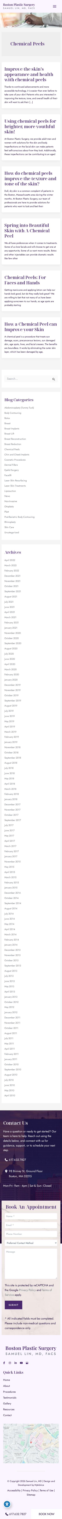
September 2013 (12, 965)
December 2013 (12, 950)
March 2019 (10, 731)
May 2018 (9, 778)
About (6, 1386)
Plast (6, 511)
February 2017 (11, 851)
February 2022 (11, 570)
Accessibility (14, 1490)
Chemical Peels (12, 449)
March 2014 (10, 934)
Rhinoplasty (10, 522)
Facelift (7, 475)
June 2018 (9, 773)
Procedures (9, 1392)
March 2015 (10, 877)
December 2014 (12, 892)
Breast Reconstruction (15, 438)
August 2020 (10, 648)
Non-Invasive (10, 501)
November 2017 (12, 809)
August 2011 (10, 1033)
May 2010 (9, 1090)
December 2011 (12, 1017)
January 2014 (10, 944)
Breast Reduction (12, 444)
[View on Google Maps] (31, 1443)
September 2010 (12, 1069)
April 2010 (9, 1095)
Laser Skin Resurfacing (15, 480)
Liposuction (10, 491)
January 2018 (10, 799)
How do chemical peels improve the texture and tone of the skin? (30, 178)
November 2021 (12, 581)
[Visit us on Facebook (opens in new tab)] (4, 1362)
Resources (8, 1409)
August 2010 (10, 1074)
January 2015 (10, 887)
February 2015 (11, 882)
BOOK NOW (46, 1514)
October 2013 (11, 960)
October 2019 (11, 695)
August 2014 (10, 908)
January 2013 (10, 996)
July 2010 (9, 1080)
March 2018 (10, 789)
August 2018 (10, 762)
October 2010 (11, 1064)
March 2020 (10, 669)
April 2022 (9, 560)
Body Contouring (12, 413)
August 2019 (10, 705)
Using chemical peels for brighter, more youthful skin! (30, 126)
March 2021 (10, 617)
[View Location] (7, 1171)
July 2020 (9, 653)
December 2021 (12, 575)
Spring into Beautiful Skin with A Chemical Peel (27, 230)
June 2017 (9, 830)
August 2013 (10, 970)
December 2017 (12, 804)
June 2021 (9, 607)
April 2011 (9, 1048)
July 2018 (9, 768)
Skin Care (9, 527)
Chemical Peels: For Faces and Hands (25, 280)
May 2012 (9, 1007)
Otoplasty (9, 506)
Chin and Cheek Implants (16, 454)
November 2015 (12, 861)
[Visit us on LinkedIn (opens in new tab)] (15, 1362)
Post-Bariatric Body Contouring (19, 517)
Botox (7, 418)
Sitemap (31, 1495)
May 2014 (9, 924)
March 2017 (10, 846)
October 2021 (11, 586)
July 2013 (9, 976)
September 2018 (12, 757)
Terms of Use (46, 1490)
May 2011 (9, 1043)
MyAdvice (39, 1485)
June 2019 (9, 716)
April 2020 (9, 664)
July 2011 (8, 1038)
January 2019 (10, 742)
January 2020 (11, 679)
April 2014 (9, 929)
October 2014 (11, 898)
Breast (7, 423)
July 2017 (9, 825)
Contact (7, 1415)
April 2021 (9, 612)
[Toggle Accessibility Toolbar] (7, 1504)
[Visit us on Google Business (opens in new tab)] (27, 1362)
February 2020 (11, 674)
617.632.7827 (17, 1514)
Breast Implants (11, 428)
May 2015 (9, 866)
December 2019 (12, 685)
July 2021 (9, 601)
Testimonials (9, 1397)
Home (6, 1380)
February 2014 (11, 939)
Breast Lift (9, 433)
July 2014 (9, 913)
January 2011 (10, 1059)
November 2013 (12, 955)
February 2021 (11, 622)
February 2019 (11, 736)
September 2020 (12, 643)
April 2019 (9, 726)
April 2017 (9, 840)
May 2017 (9, 835)
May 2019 (9, 721)
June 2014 (9, 918)
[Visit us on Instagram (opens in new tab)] (9, 1362)
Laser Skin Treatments (15, 485)
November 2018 (12, 747)
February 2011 (11, 1054)
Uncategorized (11, 532)
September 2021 (12, 591)
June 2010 (9, 1085)
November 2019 (12, 690)
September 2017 (12, 820)
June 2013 (9, 981)
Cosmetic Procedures (15, 459)
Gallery (7, 1403)
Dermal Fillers (11, 464)
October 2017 (11, 814)
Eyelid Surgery (11, 470)
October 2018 (11, 752)
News (7, 496)
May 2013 (9, 986)
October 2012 (11, 1002)
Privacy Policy (27, 1290)
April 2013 (9, 991)
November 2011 (12, 1022)
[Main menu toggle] (55, 6)
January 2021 (10, 627)
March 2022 (10, 565)
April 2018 (9, 783)
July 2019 (9, 710)
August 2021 (10, 596)
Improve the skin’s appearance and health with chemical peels (28, 74)
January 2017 (10, 856)
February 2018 (11, 794)
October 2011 (11, 1028)
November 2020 (12, 633)
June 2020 (9, 659)
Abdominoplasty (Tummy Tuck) (19, 407)
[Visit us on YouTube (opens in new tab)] (21, 1362)
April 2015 (9, 872)
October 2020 (11, 638)
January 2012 (10, 1012)
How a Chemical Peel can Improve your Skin (30, 326)
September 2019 (12, 700)
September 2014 (12, 903)
